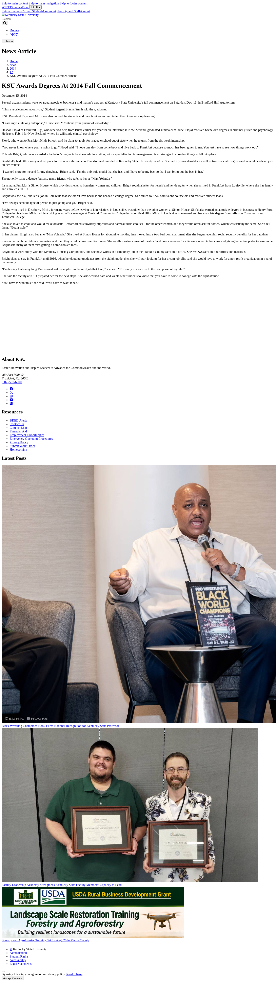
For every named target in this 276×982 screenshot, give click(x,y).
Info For (35, 7)
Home (14, 61)
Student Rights (19, 956)
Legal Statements (21, 963)
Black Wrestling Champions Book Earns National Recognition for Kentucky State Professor (60, 726)
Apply (14, 34)
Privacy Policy (19, 442)
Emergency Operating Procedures (31, 438)
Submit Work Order (22, 446)
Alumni (85, 11)
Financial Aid (18, 431)
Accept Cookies (12, 978)
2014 (13, 68)
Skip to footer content (73, 3)
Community (50, 11)
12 (11, 72)
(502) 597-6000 (12, 382)
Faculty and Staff (69, 11)
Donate (14, 30)
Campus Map (18, 427)
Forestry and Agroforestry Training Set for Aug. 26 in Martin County (45, 940)
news (13, 65)
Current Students (32, 11)
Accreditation (18, 952)
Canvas (17, 7)
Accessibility (18, 960)
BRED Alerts (18, 420)
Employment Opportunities (27, 435)
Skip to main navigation (44, 3)
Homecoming (18, 449)
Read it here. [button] (74, 974)
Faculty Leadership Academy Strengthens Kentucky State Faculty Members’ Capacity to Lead (62, 885)
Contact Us (17, 424)
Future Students (12, 11)
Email (25, 7)
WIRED (7, 7)
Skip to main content (15, 3)
